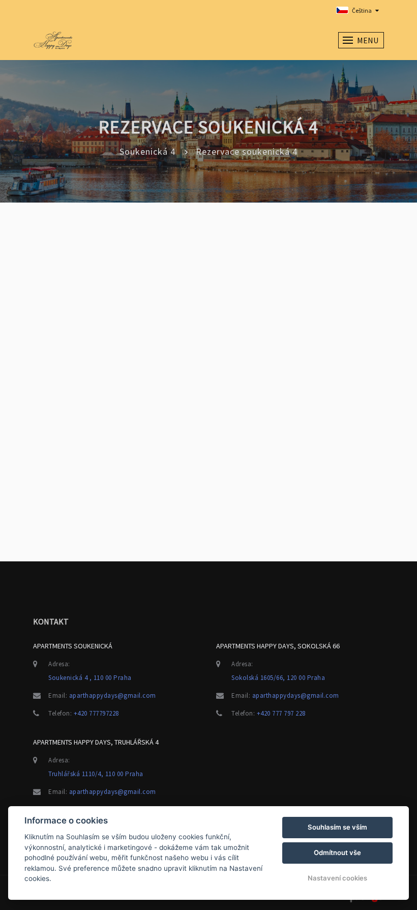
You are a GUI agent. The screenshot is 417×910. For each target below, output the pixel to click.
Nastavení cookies (337, 878)
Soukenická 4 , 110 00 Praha (90, 677)
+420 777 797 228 (281, 713)
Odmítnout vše (337, 852)
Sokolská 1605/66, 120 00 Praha (278, 677)
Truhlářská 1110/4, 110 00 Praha (95, 774)
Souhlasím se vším (337, 827)
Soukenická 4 (147, 151)
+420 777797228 (96, 713)
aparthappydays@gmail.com (112, 695)
